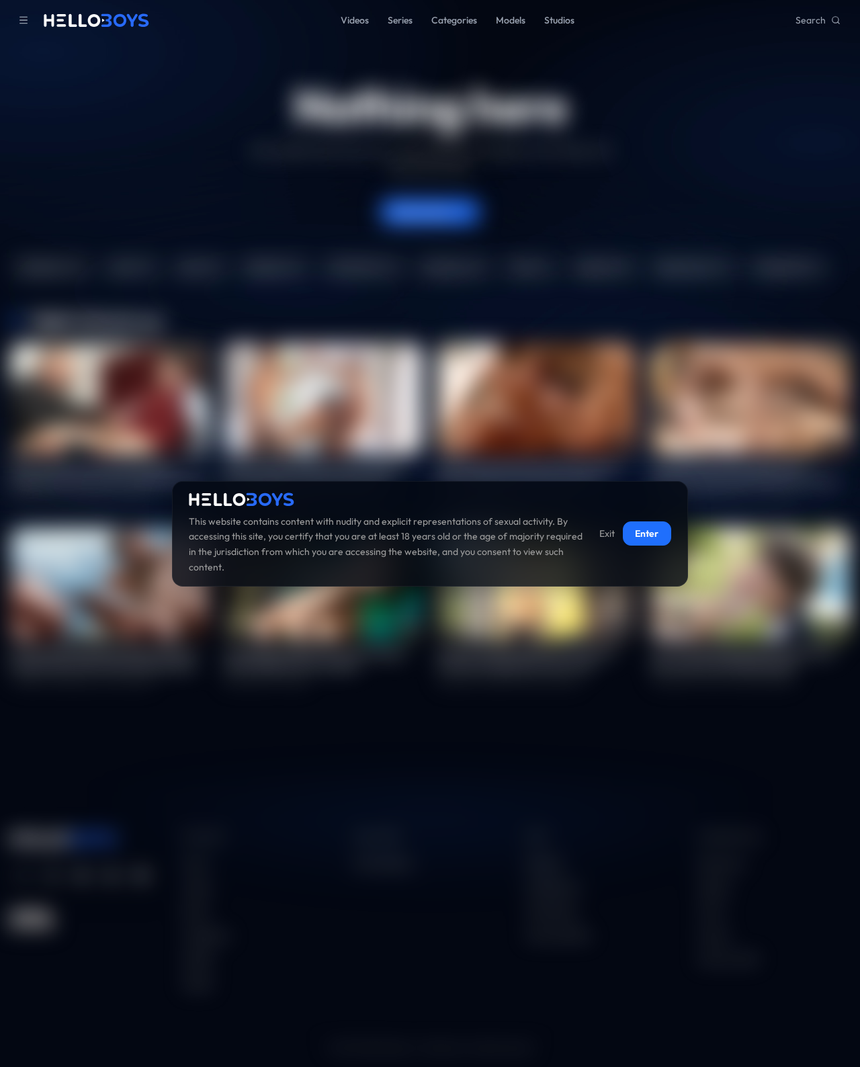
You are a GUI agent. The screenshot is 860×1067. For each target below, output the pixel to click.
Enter (646, 533)
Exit (607, 533)
